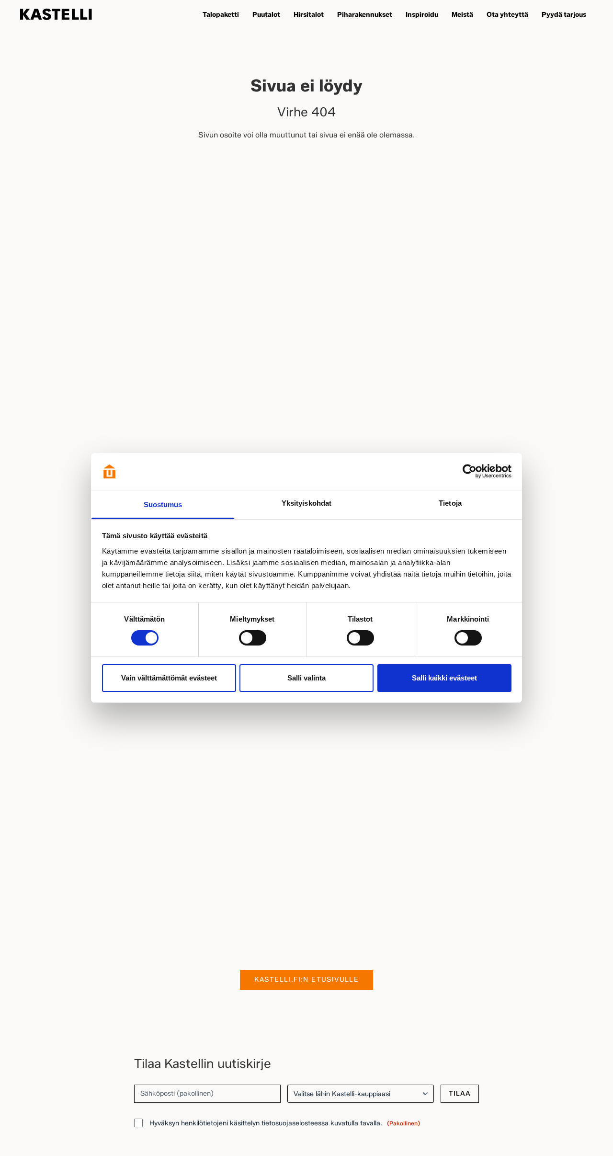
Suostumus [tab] (163, 504)
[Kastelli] (56, 14)
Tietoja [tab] (450, 503)
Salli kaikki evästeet (444, 678)
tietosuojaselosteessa (295, 1123)
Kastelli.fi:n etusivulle (306, 979)
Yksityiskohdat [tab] (306, 503)
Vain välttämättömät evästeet (169, 678)
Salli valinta (306, 678)
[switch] (252, 638)
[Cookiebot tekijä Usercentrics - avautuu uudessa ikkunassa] (469, 471)
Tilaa (460, 1093)
